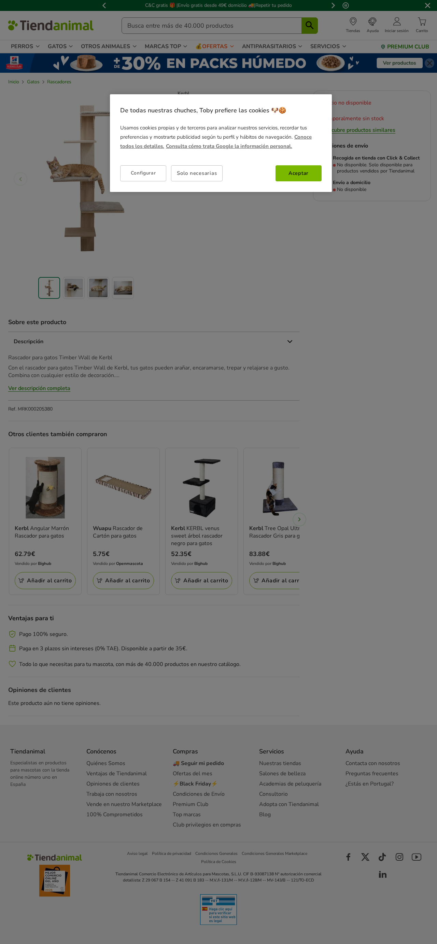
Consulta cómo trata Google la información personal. (229, 146)
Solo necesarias (197, 173)
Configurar (143, 173)
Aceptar (298, 173)
